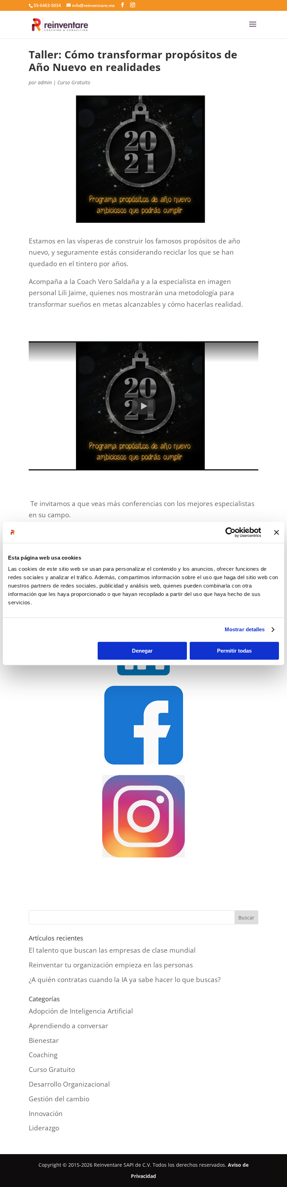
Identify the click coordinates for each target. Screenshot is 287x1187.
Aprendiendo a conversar (68, 1025)
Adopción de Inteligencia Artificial (81, 1011)
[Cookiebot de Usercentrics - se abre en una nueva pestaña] (230, 532)
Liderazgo (44, 1127)
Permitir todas (234, 651)
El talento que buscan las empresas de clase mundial (112, 950)
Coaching (43, 1054)
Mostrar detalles (245, 629)
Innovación (46, 1113)
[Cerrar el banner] (276, 532)
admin (45, 82)
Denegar (142, 651)
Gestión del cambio (59, 1098)
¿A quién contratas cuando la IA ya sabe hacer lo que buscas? (124, 979)
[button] (143, 405)
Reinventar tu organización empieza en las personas (111, 964)
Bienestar (44, 1040)
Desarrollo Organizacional (69, 1084)
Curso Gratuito (73, 82)
